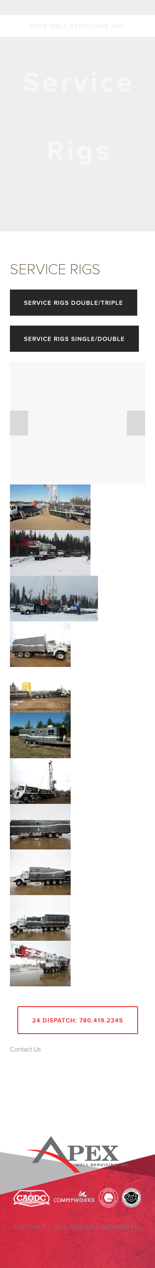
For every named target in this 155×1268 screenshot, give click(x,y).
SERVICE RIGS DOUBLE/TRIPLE (73, 302)
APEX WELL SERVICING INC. (77, 26)
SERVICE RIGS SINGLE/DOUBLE (74, 338)
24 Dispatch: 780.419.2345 (77, 1020)
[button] (19, 423)
